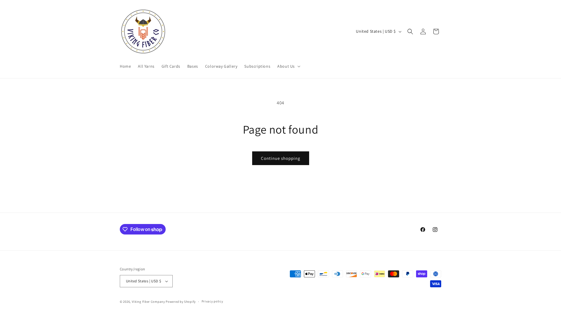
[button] (288, 66)
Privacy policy (212, 301)
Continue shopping (280, 158)
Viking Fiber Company (148, 302)
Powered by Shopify (181, 302)
